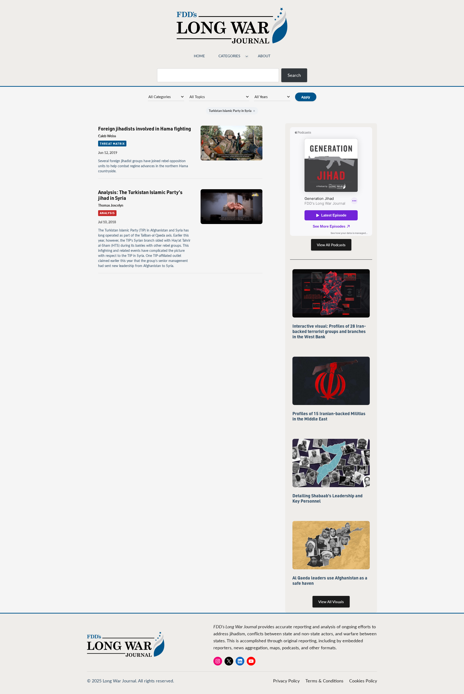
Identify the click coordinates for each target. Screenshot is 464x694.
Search (294, 75)
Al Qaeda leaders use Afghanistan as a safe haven (329, 580)
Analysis (107, 213)
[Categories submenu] (246, 55)
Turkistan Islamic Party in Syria (232, 110)
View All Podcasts (331, 244)
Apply (305, 97)
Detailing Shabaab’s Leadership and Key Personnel (327, 498)
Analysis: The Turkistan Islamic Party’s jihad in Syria (140, 195)
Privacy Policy (286, 681)
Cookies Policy (363, 681)
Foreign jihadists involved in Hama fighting (144, 128)
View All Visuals (331, 601)
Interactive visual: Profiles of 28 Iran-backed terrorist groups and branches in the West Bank (329, 331)
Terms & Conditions (324, 681)
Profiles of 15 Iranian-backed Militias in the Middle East (328, 416)
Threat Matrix (112, 143)
